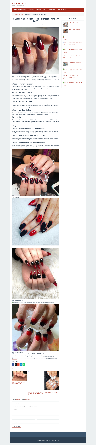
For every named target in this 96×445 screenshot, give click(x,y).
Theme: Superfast (55, 440)
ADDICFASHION (19, 3)
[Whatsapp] (23, 364)
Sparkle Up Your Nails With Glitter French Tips (18, 382)
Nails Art (18, 399)
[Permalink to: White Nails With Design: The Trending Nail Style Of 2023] (51, 380)
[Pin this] (18, 364)
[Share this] (13, 364)
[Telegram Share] (21, 364)
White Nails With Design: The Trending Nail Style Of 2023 (51, 391)
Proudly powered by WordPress (43, 440)
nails (29, 399)
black (26, 399)
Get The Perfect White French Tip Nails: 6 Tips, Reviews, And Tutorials (35, 393)
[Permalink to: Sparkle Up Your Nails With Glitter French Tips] (19, 376)
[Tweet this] (16, 364)
